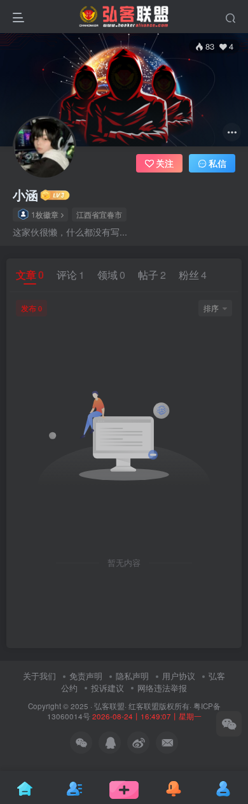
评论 (71, 274)
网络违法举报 (162, 688)
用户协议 (178, 676)
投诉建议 (107, 688)
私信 (217, 163)
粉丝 (193, 274)
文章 (30, 274)
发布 (31, 307)
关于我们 (39, 676)
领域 (111, 274)
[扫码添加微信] (229, 724)
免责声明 (85, 676)
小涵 (25, 195)
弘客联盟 (109, 706)
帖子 (152, 274)
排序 (211, 307)
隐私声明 (132, 676)
